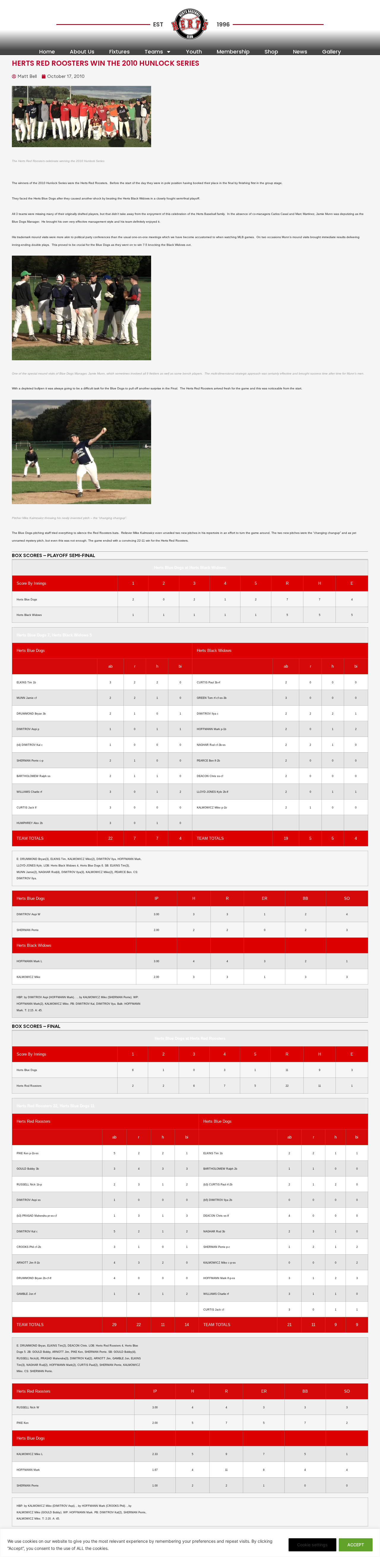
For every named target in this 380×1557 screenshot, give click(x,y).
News (300, 52)
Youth (194, 52)
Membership (233, 52)
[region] (190, 1543)
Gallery (331, 52)
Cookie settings (312, 1544)
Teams (154, 52)
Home (47, 52)
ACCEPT (355, 1544)
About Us (82, 52)
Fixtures (119, 52)
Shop (271, 52)
